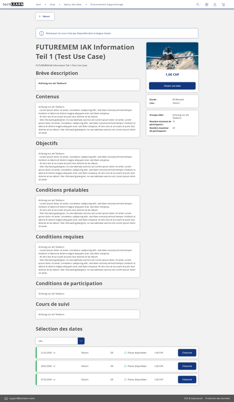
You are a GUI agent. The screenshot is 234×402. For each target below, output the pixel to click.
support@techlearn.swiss (22, 398)
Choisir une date (172, 85)
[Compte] (215, 4)
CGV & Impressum (193, 398)
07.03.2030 (46, 379)
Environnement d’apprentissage (106, 4)
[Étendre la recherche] (198, 4)
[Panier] (223, 4)
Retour (46, 16)
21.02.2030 (46, 352)
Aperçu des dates (73, 4)
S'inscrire (187, 352)
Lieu (40, 340)
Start (38, 4)
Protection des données (217, 398)
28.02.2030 (46, 366)
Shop (52, 4)
